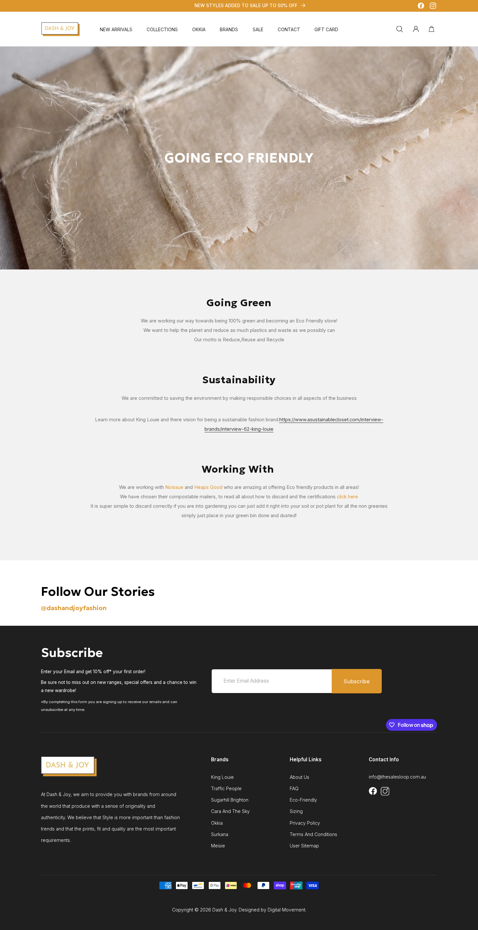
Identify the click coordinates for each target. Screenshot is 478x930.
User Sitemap (304, 845)
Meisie (218, 845)
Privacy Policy (305, 823)
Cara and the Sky (230, 811)
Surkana (219, 834)
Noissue (174, 487)
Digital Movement (286, 909)
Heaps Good (208, 487)
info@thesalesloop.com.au (397, 776)
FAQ (294, 788)
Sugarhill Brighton (229, 800)
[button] (162, 30)
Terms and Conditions (313, 834)
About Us (299, 777)
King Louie (222, 777)
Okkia (217, 823)
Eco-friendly (303, 800)
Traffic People (226, 788)
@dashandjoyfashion (74, 608)
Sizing (296, 811)
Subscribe (357, 681)
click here (347, 497)
